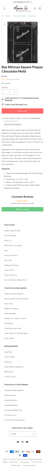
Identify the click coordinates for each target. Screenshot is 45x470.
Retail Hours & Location (13, 245)
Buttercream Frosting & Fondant (16, 299)
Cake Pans (8, 352)
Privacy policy (25, 462)
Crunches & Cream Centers (14, 420)
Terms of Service (10, 275)
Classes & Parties (10, 255)
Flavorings (8, 362)
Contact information (29, 465)
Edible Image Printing (12, 231)
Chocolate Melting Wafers (14, 390)
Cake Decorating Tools (12, 328)
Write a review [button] (22, 209)
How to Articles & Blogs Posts (15, 280)
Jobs (6, 250)
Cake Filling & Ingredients (14, 367)
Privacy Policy (9, 270)
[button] (4, 8)
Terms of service (36, 462)
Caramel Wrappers (11, 405)
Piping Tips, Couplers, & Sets (15, 318)
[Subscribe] (33, 433)
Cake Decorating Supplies (13, 294)
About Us (7, 240)
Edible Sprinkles (10, 313)
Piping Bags (8, 323)
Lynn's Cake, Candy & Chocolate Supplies (21, 459)
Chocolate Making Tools (13, 410)
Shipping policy (16, 465)
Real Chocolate (10, 395)
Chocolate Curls (10, 415)
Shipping (4, 79)
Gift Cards (8, 260)
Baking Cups (9, 372)
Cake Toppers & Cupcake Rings (16, 333)
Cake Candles (9, 338)
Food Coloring (9, 357)
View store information (12, 124)
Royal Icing (8, 304)
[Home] (3, 16)
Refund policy (14, 462)
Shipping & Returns (11, 265)
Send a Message (10, 235)
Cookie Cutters (10, 376)
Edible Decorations (11, 308)
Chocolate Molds (10, 400)
